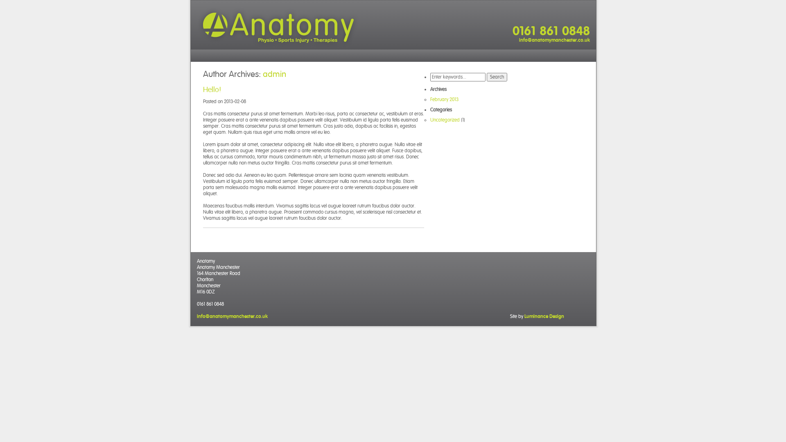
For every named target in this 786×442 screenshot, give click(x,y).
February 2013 (444, 99)
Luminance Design (544, 316)
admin (274, 74)
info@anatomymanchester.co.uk (554, 40)
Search (497, 77)
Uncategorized (445, 120)
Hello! (212, 89)
